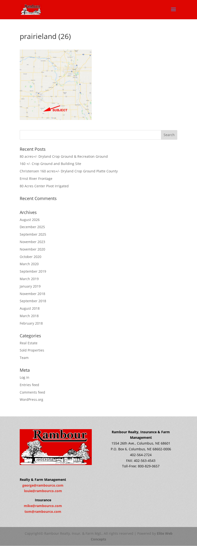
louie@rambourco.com (43, 491)
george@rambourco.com (42, 485)
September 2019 (33, 271)
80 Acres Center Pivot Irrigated (44, 186)
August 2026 (30, 219)
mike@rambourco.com (43, 505)
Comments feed (32, 392)
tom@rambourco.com (43, 511)
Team (24, 357)
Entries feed (29, 385)
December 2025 (32, 227)
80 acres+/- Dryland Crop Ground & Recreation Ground (64, 156)
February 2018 (31, 323)
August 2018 (30, 308)
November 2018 (32, 293)
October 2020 (30, 256)
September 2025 (33, 234)
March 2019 (29, 278)
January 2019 (30, 286)
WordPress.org (31, 399)
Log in (24, 377)
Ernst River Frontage (36, 178)
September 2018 (33, 301)
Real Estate (28, 343)
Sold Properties (32, 350)
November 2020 (32, 249)
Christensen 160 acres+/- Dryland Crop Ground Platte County (69, 171)
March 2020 (29, 264)
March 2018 (29, 316)
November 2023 (32, 241)
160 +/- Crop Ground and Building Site (50, 163)
